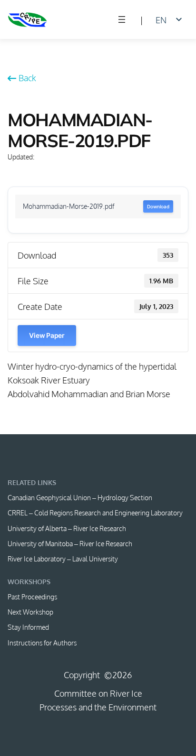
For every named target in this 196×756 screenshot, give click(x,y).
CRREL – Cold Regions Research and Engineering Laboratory (95, 512)
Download (158, 206)
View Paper (46, 335)
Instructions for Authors (42, 642)
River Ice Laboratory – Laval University (63, 558)
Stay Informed (28, 627)
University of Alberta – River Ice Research (67, 528)
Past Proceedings (32, 596)
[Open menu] (121, 19)
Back (27, 77)
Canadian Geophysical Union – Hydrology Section (80, 497)
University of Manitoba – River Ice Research (70, 543)
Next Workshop (30, 611)
